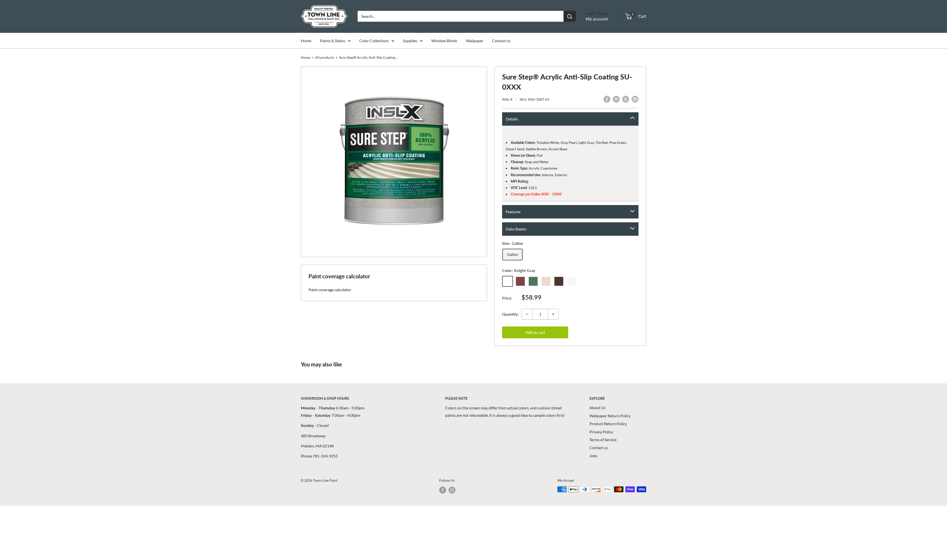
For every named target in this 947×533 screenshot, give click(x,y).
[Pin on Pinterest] (616, 99)
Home (306, 40)
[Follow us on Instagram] (452, 489)
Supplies (410, 40)
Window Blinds (444, 40)
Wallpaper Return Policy (610, 415)
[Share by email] (635, 99)
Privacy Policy (601, 431)
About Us (597, 407)
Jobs (593, 455)
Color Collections (374, 40)
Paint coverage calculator (330, 289)
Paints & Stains (332, 40)
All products (324, 57)
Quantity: (510, 314)
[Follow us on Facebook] (442, 489)
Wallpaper (474, 40)
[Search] (570, 16)
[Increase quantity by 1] (553, 314)
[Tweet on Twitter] (625, 99)
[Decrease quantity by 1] (527, 314)
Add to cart (535, 332)
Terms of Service (603, 439)
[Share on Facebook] (606, 99)
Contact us (501, 40)
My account (597, 18)
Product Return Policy (608, 423)
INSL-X (507, 99)
